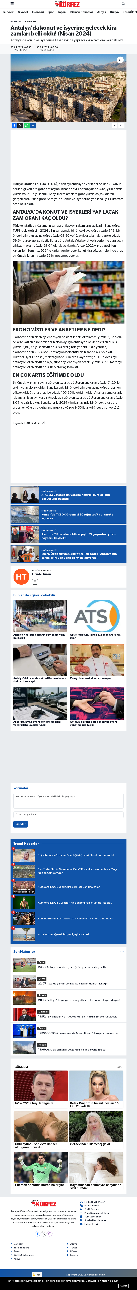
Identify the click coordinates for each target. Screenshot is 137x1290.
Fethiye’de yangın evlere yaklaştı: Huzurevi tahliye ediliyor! (79, 1000)
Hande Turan (41, 574)
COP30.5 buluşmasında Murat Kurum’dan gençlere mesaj (78, 1033)
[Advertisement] (68, 155)
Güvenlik (43, 1012)
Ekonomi (38, 12)
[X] (43, 1233)
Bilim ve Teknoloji (81, 12)
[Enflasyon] (68, 292)
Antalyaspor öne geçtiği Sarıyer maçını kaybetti (72, 967)
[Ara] (123, 4)
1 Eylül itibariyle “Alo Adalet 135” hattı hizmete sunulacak (77, 1016)
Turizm (74, 1247)
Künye (17, 1259)
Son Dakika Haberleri (96, 1220)
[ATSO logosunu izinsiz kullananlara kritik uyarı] (97, 616)
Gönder (21, 824)
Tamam (123, 1286)
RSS (38, 1274)
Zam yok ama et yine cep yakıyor (90, 678)
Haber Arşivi (91, 1224)
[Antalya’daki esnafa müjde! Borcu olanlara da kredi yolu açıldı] (40, 659)
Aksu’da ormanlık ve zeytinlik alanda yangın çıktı (72, 1049)
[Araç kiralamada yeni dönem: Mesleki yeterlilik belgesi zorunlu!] (40, 703)
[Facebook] (37, 1233)
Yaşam (62, 12)
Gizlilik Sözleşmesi (24, 1255)
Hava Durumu (92, 1205)
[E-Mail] (35, 582)
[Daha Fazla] (33, 125)
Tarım (17, 1251)
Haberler (16, 22)
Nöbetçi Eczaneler (95, 1202)
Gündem (8, 12)
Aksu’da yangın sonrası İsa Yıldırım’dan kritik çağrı (73, 983)
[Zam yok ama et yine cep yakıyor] (97, 659)
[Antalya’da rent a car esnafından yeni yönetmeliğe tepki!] (97, 703)
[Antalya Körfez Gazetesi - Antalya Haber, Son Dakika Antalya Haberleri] (67, 4)
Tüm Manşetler (93, 1216)
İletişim (74, 1255)
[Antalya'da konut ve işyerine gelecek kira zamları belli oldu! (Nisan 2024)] (69, 88)
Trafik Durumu (92, 1209)
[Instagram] (49, 1233)
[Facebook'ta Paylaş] (14, 125)
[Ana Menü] (12, 4)
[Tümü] (122, 951)
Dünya (114, 12)
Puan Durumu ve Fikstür (97, 1213)
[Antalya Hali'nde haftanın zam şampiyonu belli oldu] (40, 616)
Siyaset (23, 12)
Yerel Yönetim (21, 1247)
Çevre (42, 979)
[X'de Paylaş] (20, 125)
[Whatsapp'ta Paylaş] (27, 125)
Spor (51, 12)
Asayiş (101, 12)
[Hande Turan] (21, 576)
